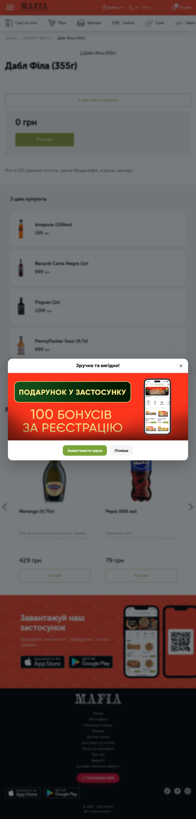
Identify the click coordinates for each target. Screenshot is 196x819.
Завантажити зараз (84, 450)
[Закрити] (181, 365)
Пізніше (121, 450)
